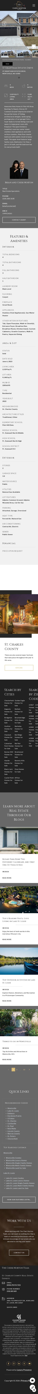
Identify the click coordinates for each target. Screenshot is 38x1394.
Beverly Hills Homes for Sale (20, 763)
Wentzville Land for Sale (16, 1168)
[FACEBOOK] (8, 1364)
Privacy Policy (27, 1381)
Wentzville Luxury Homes (16, 1160)
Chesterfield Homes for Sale (9, 703)
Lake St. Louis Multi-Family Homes (20, 1185)
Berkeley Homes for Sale (19, 728)
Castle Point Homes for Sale (9, 780)
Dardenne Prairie (14, 1116)
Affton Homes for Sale (19, 780)
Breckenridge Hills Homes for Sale (20, 720)
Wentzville (12, 1108)
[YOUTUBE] (29, 1364)
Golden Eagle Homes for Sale (20, 703)
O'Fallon (11, 1118)
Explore (19, 668)
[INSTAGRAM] (14, 1364)
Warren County (14, 1133)
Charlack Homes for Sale (8, 737)
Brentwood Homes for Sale (19, 754)
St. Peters (12, 1136)
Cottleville (12, 1123)
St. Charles (12, 1121)
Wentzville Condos (13, 1158)
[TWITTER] (24, 1364)
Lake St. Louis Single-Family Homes (20, 1183)
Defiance (11, 1113)
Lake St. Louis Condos (15, 1178)
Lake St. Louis (13, 1111)
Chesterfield (13, 1139)
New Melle (12, 1128)
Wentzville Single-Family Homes (19, 1163)
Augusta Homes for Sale (8, 711)
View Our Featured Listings (19, 1199)
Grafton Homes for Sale (8, 728)
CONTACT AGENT (19, 220)
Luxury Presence (24, 1370)
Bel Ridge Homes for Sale (19, 737)
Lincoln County (14, 1131)
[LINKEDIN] (19, 1364)
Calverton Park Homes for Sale (9, 745)
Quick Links (12, 1307)
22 (24, 1069)
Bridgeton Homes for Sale (8, 720)
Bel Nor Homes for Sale (19, 745)
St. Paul (11, 1126)
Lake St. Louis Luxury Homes (17, 1180)
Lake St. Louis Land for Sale (17, 1188)
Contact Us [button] (19, 1252)
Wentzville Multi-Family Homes (18, 1165)
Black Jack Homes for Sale (8, 771)
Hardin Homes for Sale (8, 763)
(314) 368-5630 (8, 198)
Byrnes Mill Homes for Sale (8, 754)
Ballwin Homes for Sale (19, 711)
